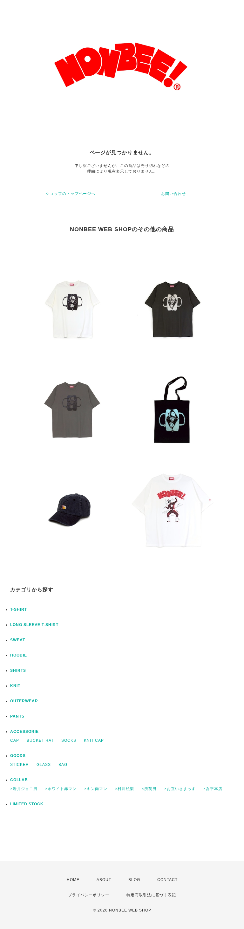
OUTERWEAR (24, 701)
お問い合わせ (173, 193)
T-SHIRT (18, 609)
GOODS (18, 756)
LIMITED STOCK (27, 804)
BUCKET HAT (40, 740)
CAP (14, 740)
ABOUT (104, 879)
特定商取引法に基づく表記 (151, 895)
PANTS (17, 716)
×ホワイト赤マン (61, 789)
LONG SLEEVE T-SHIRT (34, 625)
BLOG (134, 879)
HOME (73, 879)
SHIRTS (18, 670)
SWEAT (17, 640)
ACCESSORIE (24, 731)
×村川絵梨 (124, 789)
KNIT (15, 686)
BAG (62, 764)
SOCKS (68, 740)
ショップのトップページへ (70, 193)
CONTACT (167, 879)
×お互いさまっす (180, 789)
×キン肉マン (95, 789)
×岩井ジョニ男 (23, 789)
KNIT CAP (94, 740)
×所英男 (149, 789)
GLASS (44, 764)
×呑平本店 (212, 789)
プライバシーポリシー (88, 895)
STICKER (19, 764)
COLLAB (19, 780)
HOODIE (18, 655)
